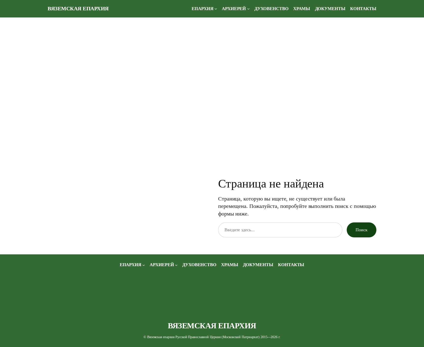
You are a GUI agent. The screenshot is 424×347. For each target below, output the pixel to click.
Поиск (362, 229)
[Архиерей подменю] (248, 8)
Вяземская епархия (78, 8)
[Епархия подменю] (215, 8)
